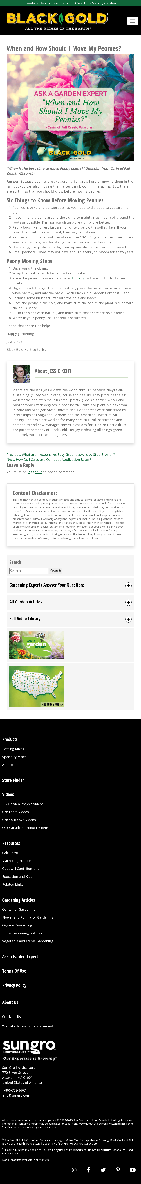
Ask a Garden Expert (20, 956)
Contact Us (11, 1017)
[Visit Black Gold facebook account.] (88, 1170)
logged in (35, 472)
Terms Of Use (14, 971)
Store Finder (13, 780)
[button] (70, 586)
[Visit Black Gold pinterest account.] (118, 1170)
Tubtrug (78, 278)
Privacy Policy (14, 985)
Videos (8, 794)
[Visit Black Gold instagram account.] (74, 1170)
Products (10, 739)
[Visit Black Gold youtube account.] (133, 1170)
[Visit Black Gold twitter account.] (103, 1170)
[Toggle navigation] (132, 21)
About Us (10, 1002)
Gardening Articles (18, 900)
